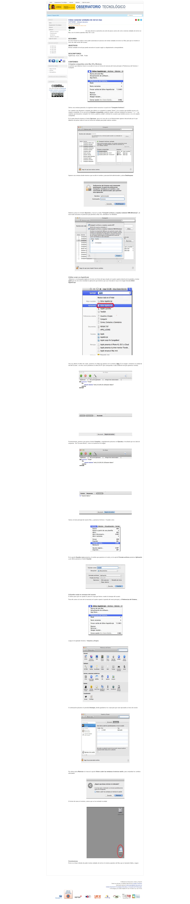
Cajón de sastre (86, 2)
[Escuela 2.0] (58, 898)
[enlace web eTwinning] (107, 898)
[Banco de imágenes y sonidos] (136, 898)
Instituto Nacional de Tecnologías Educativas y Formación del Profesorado (124, 886)
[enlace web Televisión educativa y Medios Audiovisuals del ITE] (117, 898)
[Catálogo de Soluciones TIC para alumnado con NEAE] (126, 898)
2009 (52, 52)
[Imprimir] (138, 21)
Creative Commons (137, 883)
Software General (54, 31)
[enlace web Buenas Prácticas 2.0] (68, 898)
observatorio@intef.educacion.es (134, 885)
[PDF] (136, 21)
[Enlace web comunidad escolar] (88, 898)
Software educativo (82, 22)
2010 (52, 51)
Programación (53, 33)
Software (77, 2)
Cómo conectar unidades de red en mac (85, 20)
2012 (52, 47)
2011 (52, 49)
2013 (52, 46)
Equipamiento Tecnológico (61, 2)
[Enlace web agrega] (78, 898)
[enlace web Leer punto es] (97, 898)
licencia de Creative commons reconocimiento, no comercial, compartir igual (57, 90)
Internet (71, 2)
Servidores (52, 35)
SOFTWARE (72, 22)
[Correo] (141, 21)
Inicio (51, 2)
